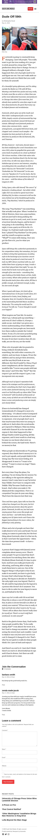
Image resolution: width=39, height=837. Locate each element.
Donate (30, 8)
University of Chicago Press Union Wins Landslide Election (19, 799)
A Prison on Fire (9, 805)
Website (4, 765)
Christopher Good (9, 21)
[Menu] (35, 9)
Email (4, 757)
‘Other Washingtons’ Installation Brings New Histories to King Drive (19, 815)
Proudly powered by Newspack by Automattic (14, 831)
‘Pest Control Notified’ (11, 809)
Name (4, 749)
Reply (3, 685)
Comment (5, 730)
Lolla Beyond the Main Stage (14, 820)
